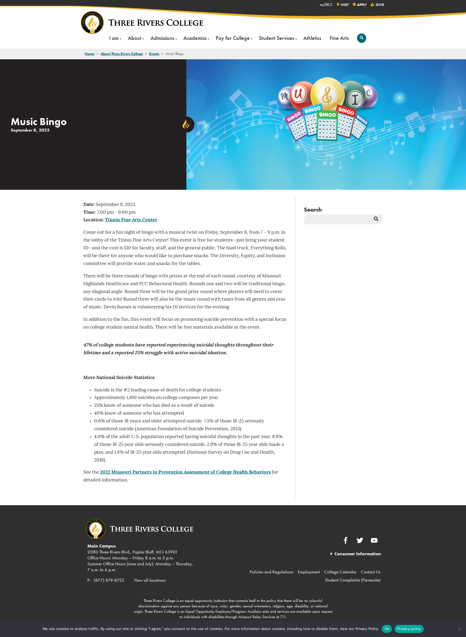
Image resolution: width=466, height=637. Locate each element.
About (134, 38)
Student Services (276, 38)
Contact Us (371, 572)
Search (313, 210)
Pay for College (233, 38)
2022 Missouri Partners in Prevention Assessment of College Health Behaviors (185, 472)
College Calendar (340, 572)
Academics (195, 38)
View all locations (150, 580)
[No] (459, 629)
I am (114, 38)
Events (154, 53)
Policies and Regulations (271, 572)
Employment (309, 572)
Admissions (162, 38)
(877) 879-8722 (109, 580)
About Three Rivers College (122, 53)
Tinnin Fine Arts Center (131, 220)
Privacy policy (409, 628)
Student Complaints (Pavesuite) (353, 580)
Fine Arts (339, 38)
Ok (387, 628)
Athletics (312, 38)
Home (89, 53)
